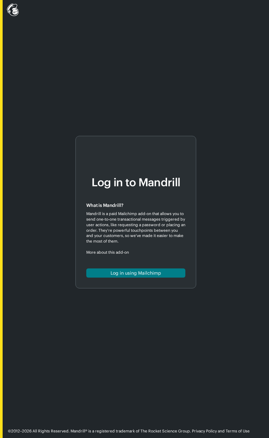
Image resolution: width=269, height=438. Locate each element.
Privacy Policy (204, 431)
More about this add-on (107, 252)
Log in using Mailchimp (136, 273)
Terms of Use (238, 431)
